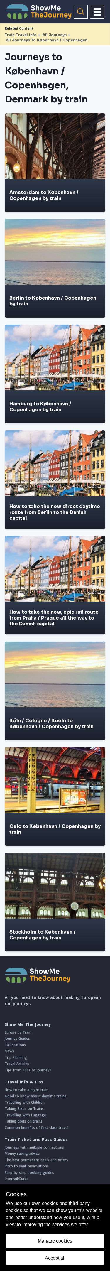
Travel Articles (17, 1063)
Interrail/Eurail (16, 1178)
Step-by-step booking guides (29, 1172)
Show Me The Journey (28, 1024)
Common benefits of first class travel (36, 1127)
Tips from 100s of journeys (28, 1070)
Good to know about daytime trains (35, 1095)
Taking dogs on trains (24, 1121)
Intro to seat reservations (27, 1166)
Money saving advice (22, 1153)
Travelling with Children (25, 1102)
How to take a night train (26, 1089)
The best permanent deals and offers (36, 1159)
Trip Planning (16, 1057)
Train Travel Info (21, 35)
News (9, 1051)
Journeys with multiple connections (34, 1147)
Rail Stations (15, 1044)
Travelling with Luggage (25, 1115)
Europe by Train (18, 1032)
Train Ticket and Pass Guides (36, 1139)
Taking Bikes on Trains (24, 1108)
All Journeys (55, 35)
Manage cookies (55, 1240)
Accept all (55, 1257)
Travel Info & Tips (24, 1082)
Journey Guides (17, 1038)
